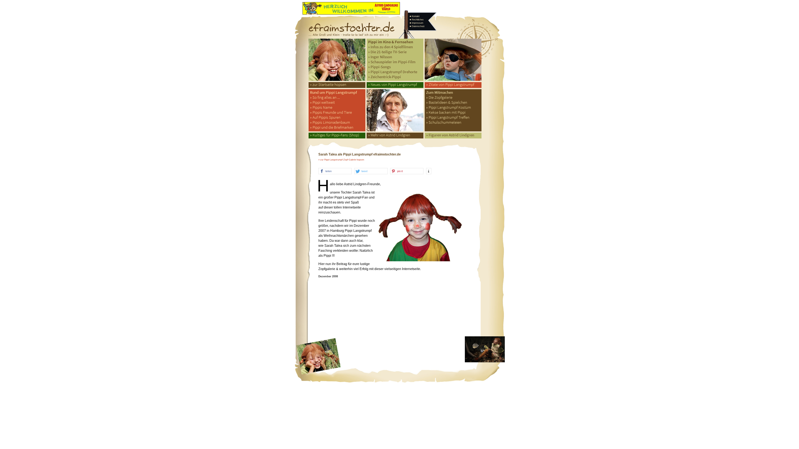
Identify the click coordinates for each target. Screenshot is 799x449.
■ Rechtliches (417, 19)
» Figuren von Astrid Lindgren (450, 135)
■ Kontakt (414, 16)
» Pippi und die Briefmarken (331, 127)
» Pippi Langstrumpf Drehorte (392, 71)
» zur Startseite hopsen (328, 84)
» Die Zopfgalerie (439, 97)
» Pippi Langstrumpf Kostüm (448, 107)
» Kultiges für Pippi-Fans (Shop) (334, 135)
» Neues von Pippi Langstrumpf (392, 84)
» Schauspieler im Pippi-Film (392, 61)
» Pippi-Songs (379, 66)
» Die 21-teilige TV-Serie (387, 51)
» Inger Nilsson (380, 56)
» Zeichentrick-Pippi (384, 76)
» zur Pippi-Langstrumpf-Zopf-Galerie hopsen (341, 159)
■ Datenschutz (417, 26)
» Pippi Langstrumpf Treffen (447, 117)
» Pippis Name (321, 107)
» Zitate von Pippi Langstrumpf (450, 84)
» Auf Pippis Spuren (325, 117)
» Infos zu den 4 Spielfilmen (390, 46)
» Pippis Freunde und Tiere (331, 112)
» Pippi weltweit (322, 102)
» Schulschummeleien (443, 122)
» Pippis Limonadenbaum (330, 122)
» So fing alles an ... (325, 97)
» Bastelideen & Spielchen (446, 102)
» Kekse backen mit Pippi (445, 112)
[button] (335, 171)
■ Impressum (416, 23)
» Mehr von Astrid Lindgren (389, 135)
